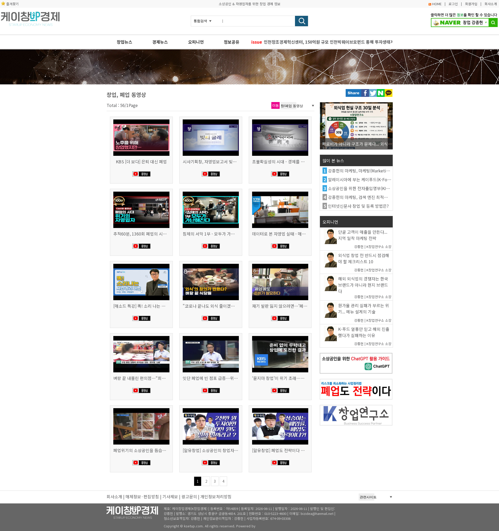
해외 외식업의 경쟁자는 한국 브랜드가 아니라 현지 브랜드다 (363, 284)
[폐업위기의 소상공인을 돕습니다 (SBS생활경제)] (141, 409)
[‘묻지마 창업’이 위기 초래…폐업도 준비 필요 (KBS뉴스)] (280, 336)
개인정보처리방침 (216, 496)
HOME (437, 3)
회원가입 (471, 3)
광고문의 (189, 496)
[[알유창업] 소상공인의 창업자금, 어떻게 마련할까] (211, 409)
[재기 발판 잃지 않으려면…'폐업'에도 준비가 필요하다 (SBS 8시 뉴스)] (280, 264)
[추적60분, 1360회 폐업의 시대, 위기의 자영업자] (141, 192)
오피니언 (196, 42)
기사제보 (170, 496)
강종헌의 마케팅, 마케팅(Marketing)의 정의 (366, 170)
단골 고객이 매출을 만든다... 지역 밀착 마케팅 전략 (362, 235)
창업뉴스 (124, 42)
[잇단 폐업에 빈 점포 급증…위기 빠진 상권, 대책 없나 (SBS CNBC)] (211, 336)
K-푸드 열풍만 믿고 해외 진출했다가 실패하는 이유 (363, 332)
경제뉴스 (160, 42)
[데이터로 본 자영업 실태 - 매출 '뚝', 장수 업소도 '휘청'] (280, 192)
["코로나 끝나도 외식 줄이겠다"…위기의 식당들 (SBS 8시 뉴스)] (211, 264)
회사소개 (490, 3)
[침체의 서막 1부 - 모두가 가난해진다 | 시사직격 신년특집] (211, 192)
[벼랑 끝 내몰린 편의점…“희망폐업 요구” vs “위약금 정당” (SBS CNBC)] (141, 336)
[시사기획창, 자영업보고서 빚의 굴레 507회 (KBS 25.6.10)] (211, 120)
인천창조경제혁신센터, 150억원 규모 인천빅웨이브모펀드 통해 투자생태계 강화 (328, 42)
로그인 (453, 3)
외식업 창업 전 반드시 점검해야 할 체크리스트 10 (363, 258)
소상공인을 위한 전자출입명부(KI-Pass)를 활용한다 (372, 188)
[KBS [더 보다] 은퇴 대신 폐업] (141, 120)
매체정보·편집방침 (142, 496)
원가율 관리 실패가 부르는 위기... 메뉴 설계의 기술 (363, 308)
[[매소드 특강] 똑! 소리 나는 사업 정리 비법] (141, 264)
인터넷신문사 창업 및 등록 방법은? (358, 206)
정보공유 (231, 42)
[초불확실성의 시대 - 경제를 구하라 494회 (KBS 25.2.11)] (280, 120)
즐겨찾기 (12, 3)
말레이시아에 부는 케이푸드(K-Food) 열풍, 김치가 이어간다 (380, 179)
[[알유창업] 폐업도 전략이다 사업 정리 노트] (280, 409)
